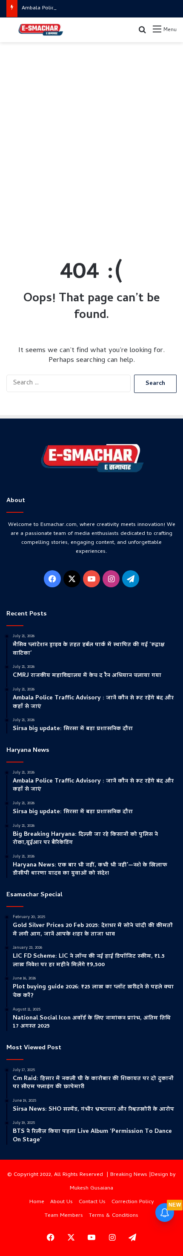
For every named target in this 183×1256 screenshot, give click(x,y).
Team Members (64, 1215)
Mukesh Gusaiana (91, 1188)
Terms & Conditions (113, 1215)
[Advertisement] (91, 142)
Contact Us (92, 1202)
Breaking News (128, 1174)
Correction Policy (133, 1202)
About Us (61, 1202)
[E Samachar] (40, 29)
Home (36, 1202)
